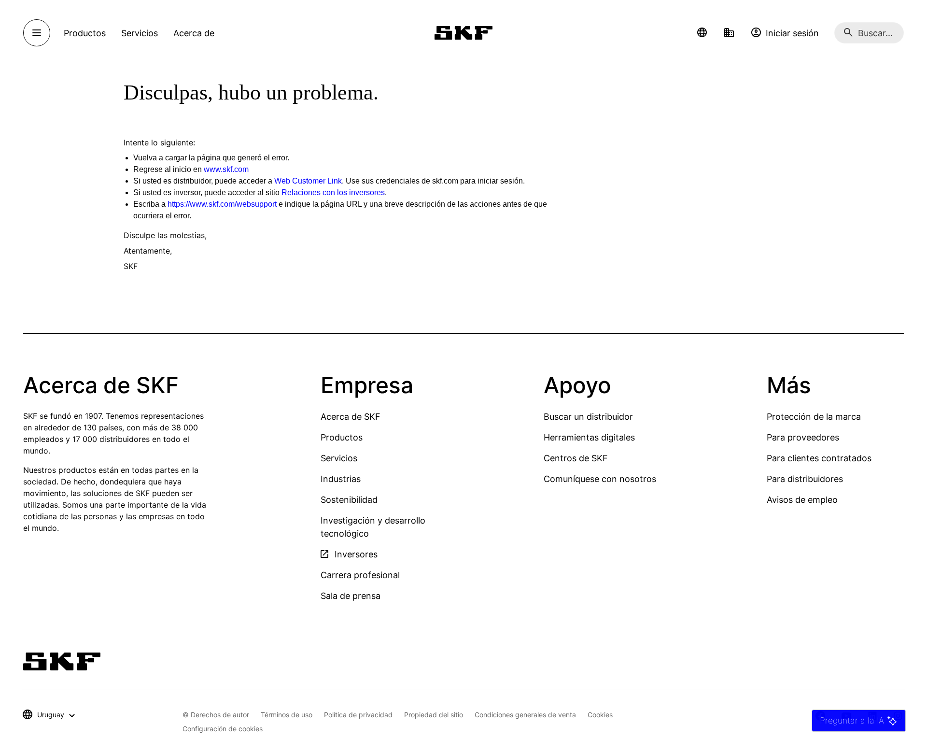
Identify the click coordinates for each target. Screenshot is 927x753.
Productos (342, 437)
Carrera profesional (360, 575)
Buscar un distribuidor (588, 417)
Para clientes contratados (819, 458)
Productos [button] (85, 33)
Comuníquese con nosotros (600, 479)
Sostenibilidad (349, 500)
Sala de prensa (350, 596)
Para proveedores (803, 437)
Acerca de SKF (350, 417)
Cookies (600, 714)
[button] (702, 33)
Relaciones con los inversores (333, 192)
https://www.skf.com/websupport (222, 204)
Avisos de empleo (802, 500)
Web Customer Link (308, 181)
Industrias (341, 479)
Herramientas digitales (589, 437)
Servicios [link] (139, 33)
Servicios (339, 458)
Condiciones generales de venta (525, 714)
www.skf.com (226, 169)
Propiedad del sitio (433, 714)
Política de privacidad (358, 714)
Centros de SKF (576, 458)
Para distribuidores (805, 479)
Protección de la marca (814, 417)
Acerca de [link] (193, 33)
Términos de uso (286, 714)
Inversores (355, 554)
